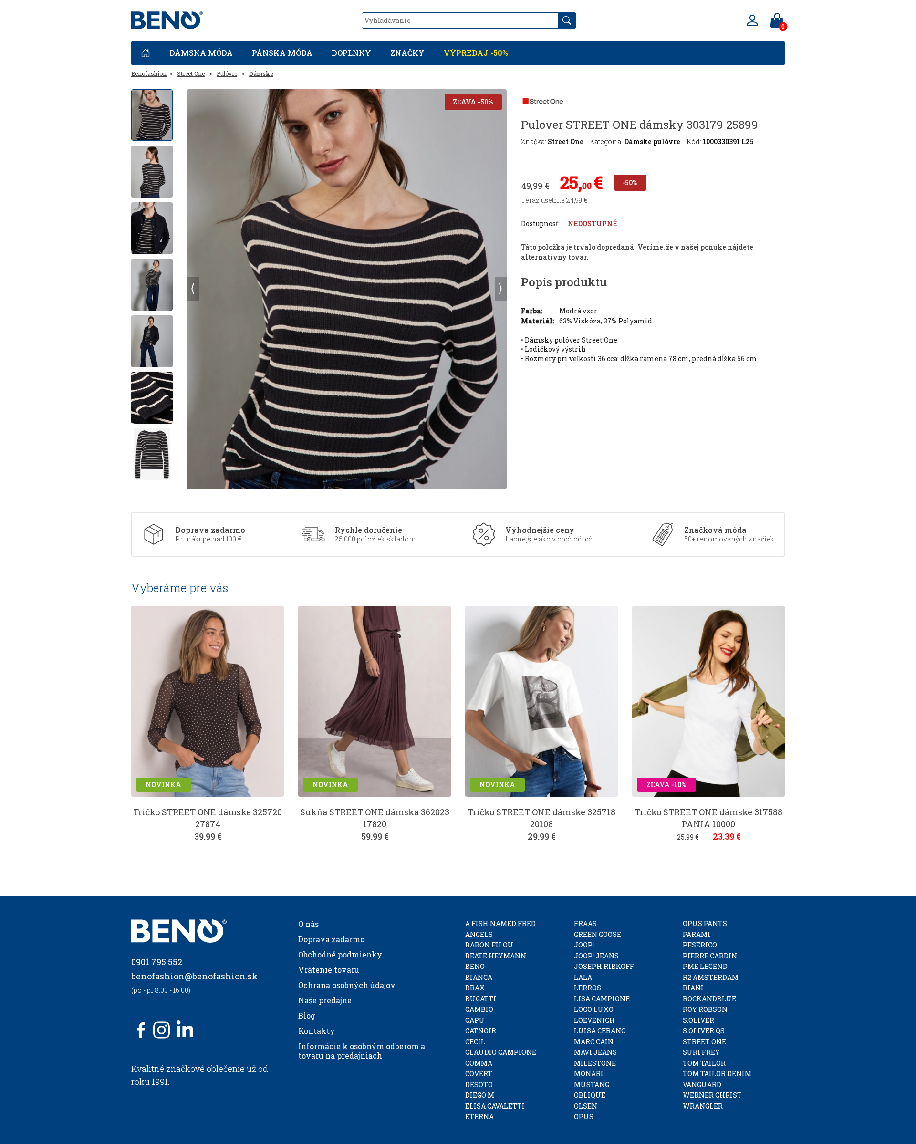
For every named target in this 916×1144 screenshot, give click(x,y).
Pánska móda (282, 53)
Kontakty (316, 1031)
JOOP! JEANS (596, 955)
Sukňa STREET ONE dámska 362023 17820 (374, 818)
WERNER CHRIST (712, 1095)
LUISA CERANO (600, 1030)
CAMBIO (479, 1009)
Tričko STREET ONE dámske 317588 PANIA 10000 (708, 818)
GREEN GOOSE (597, 934)
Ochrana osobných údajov (347, 985)
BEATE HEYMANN (495, 955)
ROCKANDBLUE (709, 998)
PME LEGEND (705, 966)
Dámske (261, 73)
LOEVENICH (594, 1020)
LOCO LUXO (594, 1009)
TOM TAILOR (704, 1063)
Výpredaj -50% (476, 53)
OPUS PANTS (705, 923)
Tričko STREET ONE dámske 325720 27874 (207, 818)
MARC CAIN (594, 1041)
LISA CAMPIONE (602, 998)
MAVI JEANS (595, 1052)
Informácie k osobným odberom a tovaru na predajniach (361, 1051)
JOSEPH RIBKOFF (604, 966)
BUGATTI (480, 998)
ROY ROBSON (705, 1009)
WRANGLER (703, 1106)
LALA (583, 977)
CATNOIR (480, 1030)
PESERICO (700, 944)
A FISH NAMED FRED (500, 923)
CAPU (475, 1020)
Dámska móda (201, 53)
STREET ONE (704, 1041)
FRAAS (585, 923)
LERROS (587, 987)
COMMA (478, 1063)
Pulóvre (227, 73)
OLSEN (585, 1106)
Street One (191, 73)
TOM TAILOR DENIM (717, 1073)
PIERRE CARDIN (710, 955)
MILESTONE (595, 1063)
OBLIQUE (589, 1095)
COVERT (478, 1073)
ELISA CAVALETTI (495, 1106)
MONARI (589, 1073)
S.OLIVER (698, 1020)
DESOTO (479, 1084)
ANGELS (479, 934)
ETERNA (479, 1116)
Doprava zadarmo (331, 939)
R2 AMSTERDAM (711, 977)
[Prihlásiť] (752, 20)
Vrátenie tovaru (328, 970)
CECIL (475, 1041)
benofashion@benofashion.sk (194, 976)
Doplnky (351, 53)
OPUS (583, 1116)
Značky (407, 53)
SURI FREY (701, 1052)
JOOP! (584, 944)
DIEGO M (479, 1095)
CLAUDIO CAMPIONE (500, 1052)
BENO (475, 966)
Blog (306, 1015)
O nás (308, 924)
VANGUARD (702, 1084)
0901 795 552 (156, 961)
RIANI (693, 987)
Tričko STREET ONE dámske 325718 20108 (541, 818)
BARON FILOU (489, 944)
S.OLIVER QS (704, 1030)
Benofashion (149, 73)
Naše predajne (325, 1000)
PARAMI (696, 934)
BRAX (475, 987)
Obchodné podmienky (340, 954)
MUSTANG (591, 1084)
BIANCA (478, 977)
